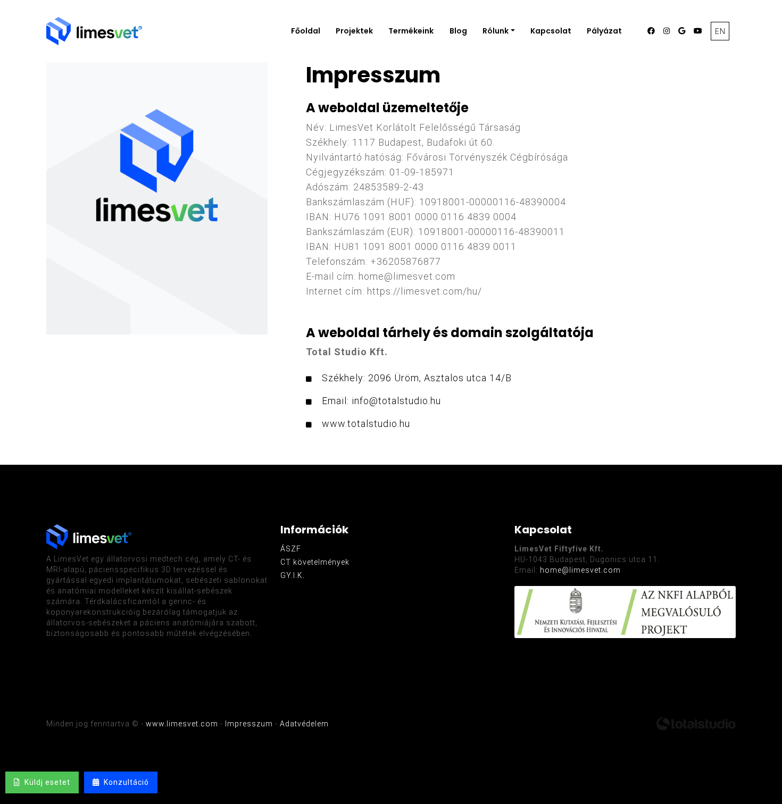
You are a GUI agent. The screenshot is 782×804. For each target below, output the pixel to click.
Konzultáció (124, 782)
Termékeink (411, 31)
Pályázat (604, 31)
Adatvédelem (304, 723)
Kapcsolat (550, 31)
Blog (458, 31)
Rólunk (495, 31)
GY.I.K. (292, 575)
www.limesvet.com (182, 723)
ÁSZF (290, 549)
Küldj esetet (45, 782)
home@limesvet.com (580, 570)
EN (720, 31)
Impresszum (249, 723)
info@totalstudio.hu (396, 400)
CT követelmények (315, 562)
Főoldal (305, 31)
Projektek (354, 31)
